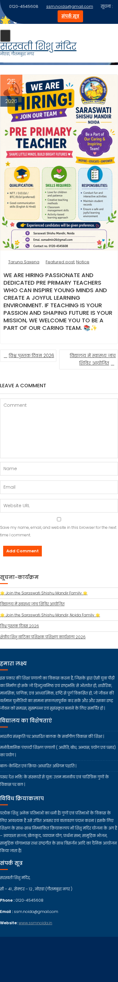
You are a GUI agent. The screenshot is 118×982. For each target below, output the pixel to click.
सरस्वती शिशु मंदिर (38, 46)
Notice (82, 262)
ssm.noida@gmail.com (69, 6)
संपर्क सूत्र (70, 16)
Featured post (60, 262)
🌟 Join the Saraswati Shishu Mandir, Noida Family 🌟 (50, 615)
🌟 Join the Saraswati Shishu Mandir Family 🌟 (43, 593)
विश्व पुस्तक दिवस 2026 (31, 355)
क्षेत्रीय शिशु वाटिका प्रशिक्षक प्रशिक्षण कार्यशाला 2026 (43, 637)
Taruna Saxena (23, 262)
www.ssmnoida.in (35, 923)
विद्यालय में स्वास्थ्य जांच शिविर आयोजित (32, 604)
